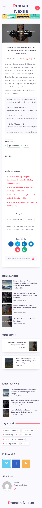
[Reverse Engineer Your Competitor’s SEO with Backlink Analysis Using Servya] (5, 392)
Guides (25, 444)
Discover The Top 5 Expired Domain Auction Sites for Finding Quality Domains (20, 180)
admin (16, 482)
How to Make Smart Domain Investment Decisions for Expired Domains (25, 308)
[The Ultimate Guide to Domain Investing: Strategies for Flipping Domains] (5, 403)
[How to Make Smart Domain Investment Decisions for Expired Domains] (5, 413)
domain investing (13, 229)
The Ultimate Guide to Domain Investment (24, 320)
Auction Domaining (15, 219)
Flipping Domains (11, 444)
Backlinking (28, 430)
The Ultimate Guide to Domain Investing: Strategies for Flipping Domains (25, 295)
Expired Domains (24, 435)
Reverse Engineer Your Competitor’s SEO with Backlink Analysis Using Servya (25, 283)
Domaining (30, 219)
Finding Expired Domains (15, 439)
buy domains (18, 226)
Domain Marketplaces (27, 229)
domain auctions (29, 226)
